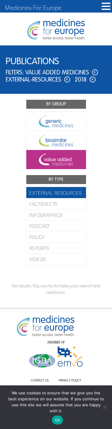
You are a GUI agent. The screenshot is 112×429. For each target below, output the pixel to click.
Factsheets (43, 203)
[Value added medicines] (56, 159)
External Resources (55, 192)
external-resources (37, 80)
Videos (37, 259)
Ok (57, 420)
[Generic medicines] (56, 121)
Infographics (45, 214)
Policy (37, 236)
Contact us (40, 380)
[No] (105, 407)
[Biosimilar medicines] (56, 140)
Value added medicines (60, 73)
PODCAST (39, 225)
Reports (39, 248)
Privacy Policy (70, 380)
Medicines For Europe (33, 7)
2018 (84, 80)
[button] (106, 6)
